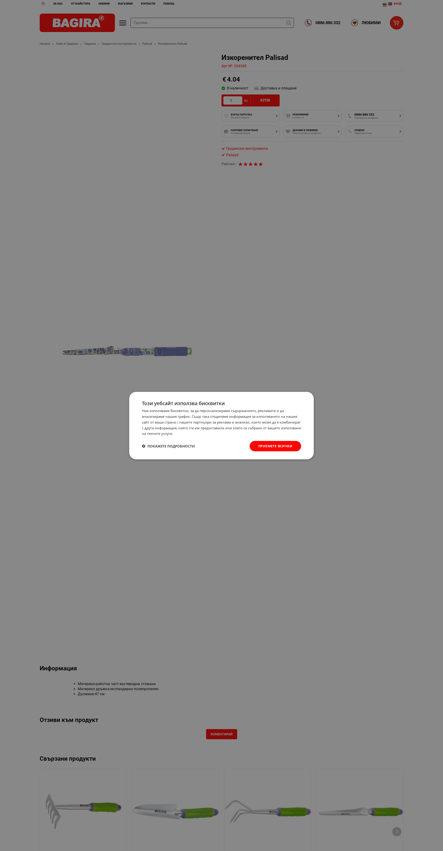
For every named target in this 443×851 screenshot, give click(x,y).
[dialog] (221, 425)
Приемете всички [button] (275, 446)
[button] (168, 446)
